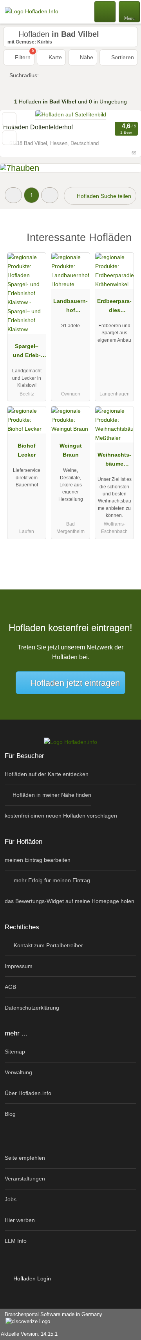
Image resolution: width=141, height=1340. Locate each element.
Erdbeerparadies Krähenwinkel (114, 307)
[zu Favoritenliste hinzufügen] (9, 119)
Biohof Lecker (27, 450)
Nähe (85, 57)
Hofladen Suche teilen (103, 196)
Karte (54, 57)
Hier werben (20, 1220)
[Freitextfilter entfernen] (105, 11)
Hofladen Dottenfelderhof (38, 127)
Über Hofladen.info (28, 1093)
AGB (10, 987)
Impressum (19, 966)
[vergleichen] (9, 138)
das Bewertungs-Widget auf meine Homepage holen (69, 901)
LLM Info (16, 1241)
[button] (13, 195)
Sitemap (15, 1051)
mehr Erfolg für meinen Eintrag (51, 880)
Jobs (10, 1199)
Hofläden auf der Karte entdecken (47, 774)
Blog (10, 1114)
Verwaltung (18, 1072)
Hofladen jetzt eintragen (75, 683)
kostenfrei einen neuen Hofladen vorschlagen (61, 815)
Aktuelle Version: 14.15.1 (29, 1334)
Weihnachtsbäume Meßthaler (114, 461)
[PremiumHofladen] (125, 240)
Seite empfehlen (25, 1158)
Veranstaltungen (25, 1178)
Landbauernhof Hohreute (70, 307)
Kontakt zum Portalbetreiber (47, 945)
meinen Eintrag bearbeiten (37, 860)
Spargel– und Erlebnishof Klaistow (27, 352)
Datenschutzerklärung (32, 1008)
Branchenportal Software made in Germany (51, 1318)
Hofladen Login (31, 1278)
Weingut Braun (71, 450)
